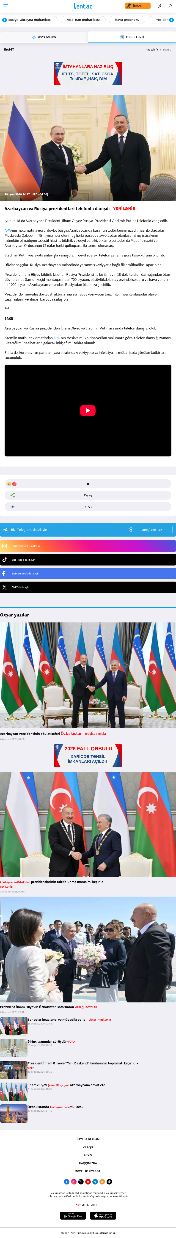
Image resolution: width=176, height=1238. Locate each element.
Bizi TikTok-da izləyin (24, 559)
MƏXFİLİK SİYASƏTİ (88, 1171)
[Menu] (5, 6)
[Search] (171, 6)
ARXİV (88, 1155)
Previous (4, 20)
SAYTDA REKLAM (88, 1139)
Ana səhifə (152, 49)
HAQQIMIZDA (88, 1163)
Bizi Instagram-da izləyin (26, 546)
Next (171, 20)
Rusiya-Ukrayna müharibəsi (30, 20)
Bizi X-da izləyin (21, 587)
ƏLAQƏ (88, 1147)
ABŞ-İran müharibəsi (83, 20)
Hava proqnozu (127, 20)
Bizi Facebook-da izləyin (25, 573)
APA (8, 230)
